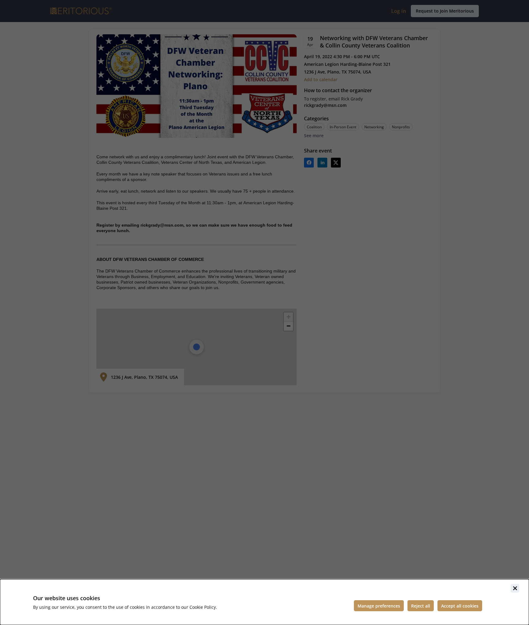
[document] (264, 602)
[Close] (515, 588)
